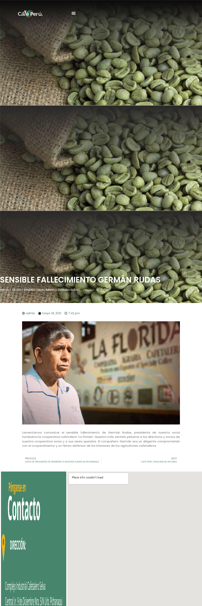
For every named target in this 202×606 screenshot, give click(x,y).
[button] (73, 13)
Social (16, 290)
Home (4, 290)
